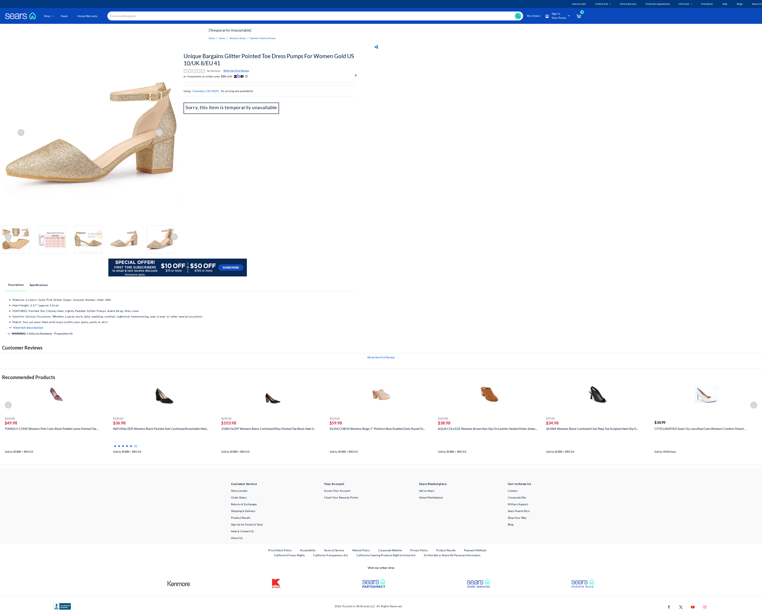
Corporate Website (390, 550)
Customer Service (244, 484)
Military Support (518, 504)
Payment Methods (475, 550)
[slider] (123, 444)
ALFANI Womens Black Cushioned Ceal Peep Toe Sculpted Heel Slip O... (592, 428)
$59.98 (336, 423)
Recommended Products (28, 377)
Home (212, 38)
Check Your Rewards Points (341, 497)
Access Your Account (337, 490)
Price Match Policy (280, 550)
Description (16, 284)
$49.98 (11, 423)
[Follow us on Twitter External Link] (681, 606)
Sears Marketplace (433, 484)
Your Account (334, 484)
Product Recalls (240, 517)
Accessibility (308, 550)
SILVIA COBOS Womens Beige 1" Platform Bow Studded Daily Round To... (377, 428)
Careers (513, 490)
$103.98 (228, 423)
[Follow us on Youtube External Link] (693, 606)
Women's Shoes (237, 38)
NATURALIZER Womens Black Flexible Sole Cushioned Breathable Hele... (160, 428)
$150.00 (10, 418)
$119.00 (335, 418)
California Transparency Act (330, 555)
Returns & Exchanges (244, 504)
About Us (236, 538)
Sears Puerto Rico (519, 511)
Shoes (222, 38)
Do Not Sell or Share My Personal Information (452, 555)
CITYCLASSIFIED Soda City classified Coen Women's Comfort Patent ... (700, 428)
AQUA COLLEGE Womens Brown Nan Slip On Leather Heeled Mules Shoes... (487, 428)
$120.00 (118, 418)
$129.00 (443, 418)
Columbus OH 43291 (205, 91)
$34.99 (659, 422)
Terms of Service (334, 550)
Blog (510, 524)
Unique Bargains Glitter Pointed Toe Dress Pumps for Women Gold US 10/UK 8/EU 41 (269, 59)
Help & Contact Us (242, 531)
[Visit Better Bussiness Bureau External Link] (62, 606)
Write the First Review (236, 70)
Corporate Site (517, 497)
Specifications (39, 285)
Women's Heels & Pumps (263, 38)
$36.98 (119, 423)
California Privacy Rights (289, 555)
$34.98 (552, 423)
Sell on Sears (426, 490)
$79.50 (550, 418)
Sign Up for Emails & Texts (247, 524)
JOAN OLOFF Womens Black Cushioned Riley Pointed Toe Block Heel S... (268, 428)
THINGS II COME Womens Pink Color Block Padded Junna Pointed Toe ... (52, 428)
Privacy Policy (419, 550)
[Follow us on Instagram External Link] (705, 606)
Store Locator (239, 490)
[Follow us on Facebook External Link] (669, 606)
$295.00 (226, 418)
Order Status (239, 497)
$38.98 (444, 423)
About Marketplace (431, 497)
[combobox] (315, 16)
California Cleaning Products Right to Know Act (386, 555)
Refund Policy (361, 550)
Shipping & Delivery (243, 511)
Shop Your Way (517, 517)
